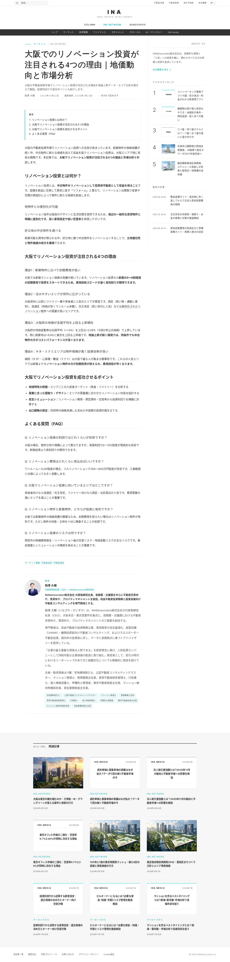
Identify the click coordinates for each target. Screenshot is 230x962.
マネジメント (117, 32)
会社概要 (202, 3)
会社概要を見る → (162, 69)
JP (211, 3)
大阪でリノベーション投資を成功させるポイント (60, 129)
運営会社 (32, 954)
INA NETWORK (112, 24)
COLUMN (89, 24)
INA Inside (173, 32)
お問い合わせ (68, 954)
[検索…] (17, 3)
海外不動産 (189, 3)
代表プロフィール (49, 954)
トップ (54, 32)
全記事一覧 (18, 954)
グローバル (135, 32)
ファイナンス (99, 32)
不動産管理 (174, 3)
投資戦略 (83, 32)
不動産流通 (159, 3)
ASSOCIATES (137, 24)
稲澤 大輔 (30, 95)
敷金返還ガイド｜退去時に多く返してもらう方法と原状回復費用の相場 (186, 200)
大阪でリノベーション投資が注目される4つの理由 (60, 124)
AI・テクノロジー (154, 32)
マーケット (68, 32)
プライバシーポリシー (89, 954)
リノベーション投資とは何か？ (49, 119)
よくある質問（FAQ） (44, 133)
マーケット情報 (32, 563)
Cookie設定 (109, 954)
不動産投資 (46, 563)
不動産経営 (58, 563)
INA (115, 12)
